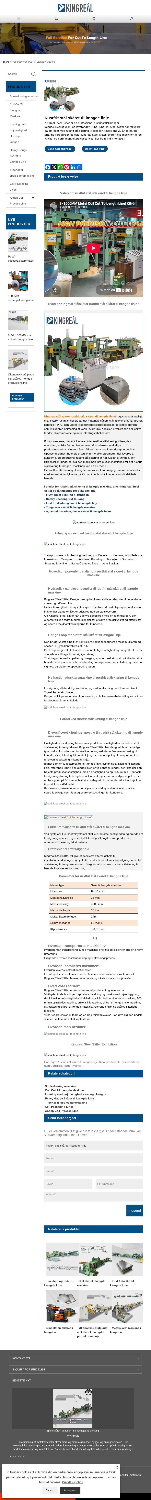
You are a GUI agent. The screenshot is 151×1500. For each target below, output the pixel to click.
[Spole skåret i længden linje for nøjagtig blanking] (72, 1408)
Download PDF (95, 148)
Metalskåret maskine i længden (125, 1330)
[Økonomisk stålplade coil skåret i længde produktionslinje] (95, 1306)
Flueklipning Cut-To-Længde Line (59, 1283)
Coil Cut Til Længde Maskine (39, 61)
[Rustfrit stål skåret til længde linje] (62, 96)
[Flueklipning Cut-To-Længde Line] (62, 1259)
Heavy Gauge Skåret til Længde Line (18, 155)
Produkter (16, 61)
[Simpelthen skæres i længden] (62, 1306)
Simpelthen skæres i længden (58, 1330)
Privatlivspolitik (72, 1482)
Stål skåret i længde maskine (91, 1283)
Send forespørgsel (60, 148)
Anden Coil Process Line (18, 200)
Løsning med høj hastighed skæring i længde (18, 133)
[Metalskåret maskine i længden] (128, 1306)
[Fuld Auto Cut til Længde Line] (128, 1259)
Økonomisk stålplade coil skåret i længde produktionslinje (21, 378)
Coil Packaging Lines (19, 186)
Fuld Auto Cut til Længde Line (122, 1283)
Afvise (49, 1490)
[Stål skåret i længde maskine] (95, 1259)
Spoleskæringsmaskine (23, 96)
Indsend (134, 1210)
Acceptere (70, 1490)
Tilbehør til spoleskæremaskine (22, 172)
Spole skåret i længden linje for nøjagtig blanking (73, 1430)
